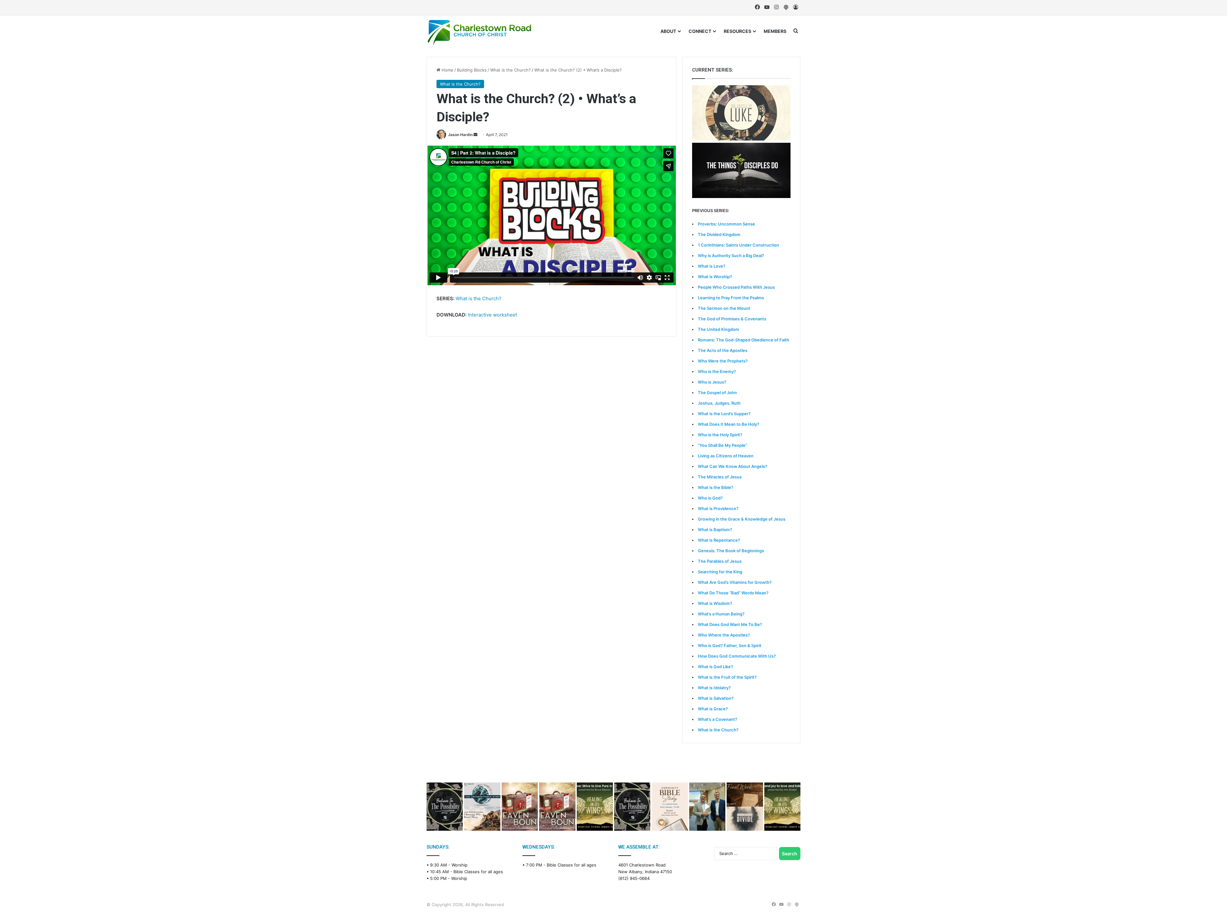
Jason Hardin (460, 134)
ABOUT (668, 31)
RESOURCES (737, 31)
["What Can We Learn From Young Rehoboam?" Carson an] (520, 806)
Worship (459, 864)
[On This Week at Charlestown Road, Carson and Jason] (557, 806)
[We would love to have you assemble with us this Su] (482, 806)
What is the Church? (510, 70)
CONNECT (700, 31)
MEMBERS (775, 31)
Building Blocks (472, 70)
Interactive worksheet (492, 315)
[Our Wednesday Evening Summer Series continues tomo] (595, 806)
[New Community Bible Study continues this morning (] (670, 806)
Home (446, 70)
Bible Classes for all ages (478, 871)
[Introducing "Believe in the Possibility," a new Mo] (632, 806)
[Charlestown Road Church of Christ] (479, 33)
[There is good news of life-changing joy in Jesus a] (707, 806)
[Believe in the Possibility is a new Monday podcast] (445, 806)
